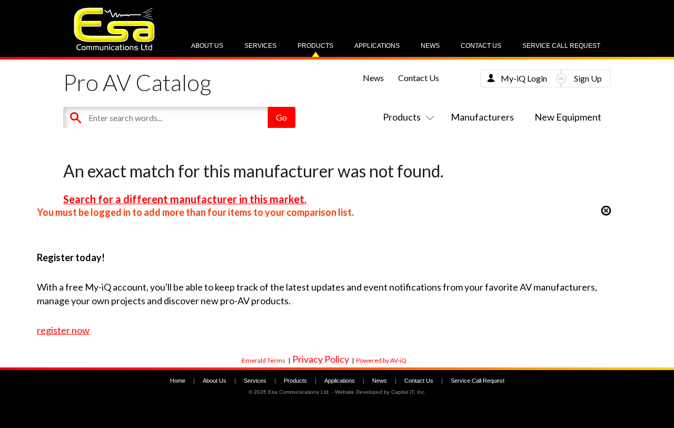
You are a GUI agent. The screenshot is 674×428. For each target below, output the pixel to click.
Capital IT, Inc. (408, 392)
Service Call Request (561, 45)
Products (315, 45)
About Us (207, 45)
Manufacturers (482, 117)
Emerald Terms (263, 360)
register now (63, 330)
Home (177, 380)
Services (260, 45)
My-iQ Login (524, 78)
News (430, 45)
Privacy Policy (320, 359)
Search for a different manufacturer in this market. (184, 199)
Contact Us (481, 45)
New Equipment (567, 117)
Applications (377, 45)
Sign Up (588, 78)
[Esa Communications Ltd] (114, 47)
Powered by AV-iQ (381, 360)
